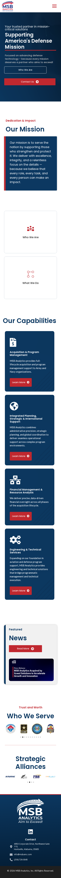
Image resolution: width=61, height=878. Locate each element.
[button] (7, 729)
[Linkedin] (30, 831)
